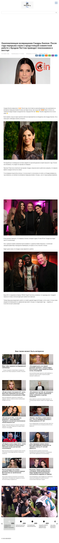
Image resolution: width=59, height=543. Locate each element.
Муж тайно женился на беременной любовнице (14, 366)
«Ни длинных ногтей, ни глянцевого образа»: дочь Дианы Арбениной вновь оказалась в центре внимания (41, 394)
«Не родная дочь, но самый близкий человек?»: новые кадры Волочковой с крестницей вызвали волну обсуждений (41, 368)
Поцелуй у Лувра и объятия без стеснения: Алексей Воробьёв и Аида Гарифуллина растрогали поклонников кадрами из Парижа (40, 472)
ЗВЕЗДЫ (46, 53)
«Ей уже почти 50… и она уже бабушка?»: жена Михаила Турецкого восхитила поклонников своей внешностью (13, 420)
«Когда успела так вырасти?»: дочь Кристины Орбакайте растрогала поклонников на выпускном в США (13, 393)
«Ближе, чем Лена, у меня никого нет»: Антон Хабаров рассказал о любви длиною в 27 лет (40, 419)
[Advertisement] (29, 28)
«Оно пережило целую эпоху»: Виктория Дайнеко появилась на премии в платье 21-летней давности (40, 446)
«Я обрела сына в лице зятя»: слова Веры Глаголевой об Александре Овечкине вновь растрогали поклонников (14, 446)
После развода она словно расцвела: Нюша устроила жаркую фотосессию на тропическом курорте (13, 472)
